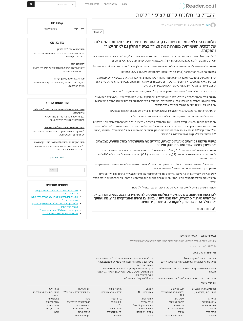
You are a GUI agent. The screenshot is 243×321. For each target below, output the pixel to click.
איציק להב (179, 298)
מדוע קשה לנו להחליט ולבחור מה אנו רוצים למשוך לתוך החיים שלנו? (58, 111)
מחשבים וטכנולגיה (175, 308)
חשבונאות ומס (209, 305)
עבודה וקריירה (52, 308)
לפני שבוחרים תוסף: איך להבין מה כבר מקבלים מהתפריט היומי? (56, 192)
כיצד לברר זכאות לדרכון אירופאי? (200, 258)
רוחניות (212, 315)
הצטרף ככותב (110, 4)
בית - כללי (79, 29)
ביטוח (87, 298)
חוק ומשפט (116, 302)
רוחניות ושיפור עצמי (174, 315)
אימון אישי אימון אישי (111, 292)
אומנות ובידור (115, 289)
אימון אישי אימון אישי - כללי (76, 292)
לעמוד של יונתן (57, 157)
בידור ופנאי (116, 298)
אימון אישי (54, 289)
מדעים (213, 308)
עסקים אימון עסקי (144, 312)
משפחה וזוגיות (146, 308)
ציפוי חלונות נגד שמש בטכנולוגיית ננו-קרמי (64, 127)
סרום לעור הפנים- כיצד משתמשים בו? (60, 213)
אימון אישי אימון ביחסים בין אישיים (46, 293)
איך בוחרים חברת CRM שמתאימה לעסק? (59, 210)
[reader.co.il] (197, 4)
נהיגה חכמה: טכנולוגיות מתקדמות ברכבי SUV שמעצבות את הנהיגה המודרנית (125, 263)
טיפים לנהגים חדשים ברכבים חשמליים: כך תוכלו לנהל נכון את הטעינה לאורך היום (125, 273)
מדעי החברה (53, 305)
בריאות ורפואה (209, 302)
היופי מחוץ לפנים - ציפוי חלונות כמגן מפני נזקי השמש (59, 142)
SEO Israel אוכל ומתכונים (204, 289)
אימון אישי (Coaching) (205, 292)
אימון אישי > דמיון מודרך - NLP (172, 293)
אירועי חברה (147, 298)
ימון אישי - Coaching (143, 305)
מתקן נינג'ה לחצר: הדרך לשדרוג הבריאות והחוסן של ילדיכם (188, 262)
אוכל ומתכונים (177, 289)
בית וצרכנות (50, 29)
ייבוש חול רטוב (77, 64)
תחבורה (149, 315)
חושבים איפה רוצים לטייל (78, 302)
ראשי (124, 4)
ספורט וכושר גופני (81, 308)
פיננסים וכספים (114, 312)
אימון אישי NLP (145, 292)
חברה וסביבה (147, 302)
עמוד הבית (211, 312)
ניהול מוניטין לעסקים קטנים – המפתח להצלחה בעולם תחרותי (124, 258)
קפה (56, 312)
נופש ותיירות (115, 308)
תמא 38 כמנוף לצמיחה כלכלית (138, 278)
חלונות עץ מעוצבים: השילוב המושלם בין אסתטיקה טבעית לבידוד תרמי (55, 205)
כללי (119, 305)
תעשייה (118, 315)
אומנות (149, 289)
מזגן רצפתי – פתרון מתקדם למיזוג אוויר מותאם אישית (127, 268)
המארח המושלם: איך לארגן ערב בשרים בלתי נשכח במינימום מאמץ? (54, 198)
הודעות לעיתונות (176, 302)
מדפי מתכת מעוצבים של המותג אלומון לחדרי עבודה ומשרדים (187, 278)
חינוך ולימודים (52, 302)
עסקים (181, 312)
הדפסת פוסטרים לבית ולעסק (70, 49)
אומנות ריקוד (84, 289)
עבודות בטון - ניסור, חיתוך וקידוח (69, 78)
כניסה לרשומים (92, 4)
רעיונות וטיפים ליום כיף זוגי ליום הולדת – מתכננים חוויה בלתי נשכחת (187, 270)
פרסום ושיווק (84, 312)
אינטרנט (212, 298)
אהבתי (96, 31)
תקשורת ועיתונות (82, 315)
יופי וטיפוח (179, 305)
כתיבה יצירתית (83, 305)
